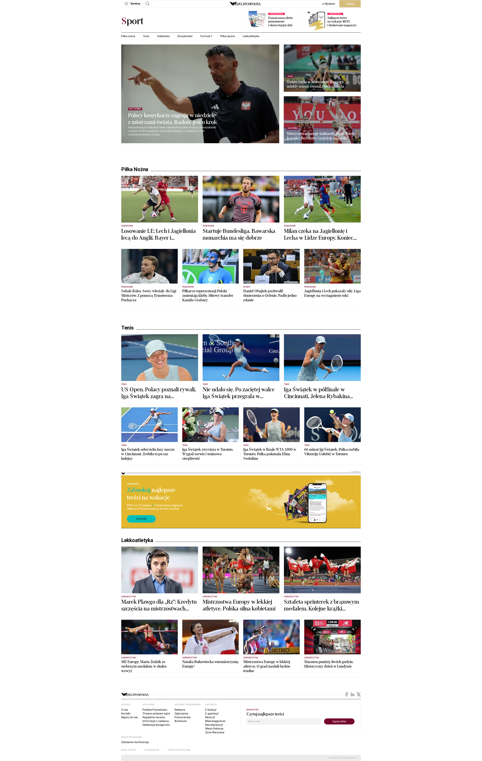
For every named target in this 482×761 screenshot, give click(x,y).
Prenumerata (183, 717)
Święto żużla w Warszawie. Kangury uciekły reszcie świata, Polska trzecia (315, 84)
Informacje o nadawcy (156, 721)
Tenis (146, 36)
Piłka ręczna (227, 36)
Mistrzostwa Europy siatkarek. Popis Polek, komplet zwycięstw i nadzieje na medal (321, 136)
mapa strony (128, 750)
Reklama (180, 709)
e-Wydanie (328, 3)
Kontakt (125, 713)
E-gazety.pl (211, 713)
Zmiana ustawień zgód (156, 713)
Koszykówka (185, 36)
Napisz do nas (129, 717)
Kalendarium (152, 750)
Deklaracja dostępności (156, 724)
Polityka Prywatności (155, 709)
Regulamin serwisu (154, 717)
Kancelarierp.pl (214, 724)
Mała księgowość (215, 721)
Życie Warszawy (214, 732)
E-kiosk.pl (210, 709)
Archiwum (181, 721)
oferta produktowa (179, 750)
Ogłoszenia (181, 713)
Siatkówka (163, 36)
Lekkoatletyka (251, 36)
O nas (124, 709)
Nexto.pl (210, 717)
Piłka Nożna (134, 169)
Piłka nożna (128, 36)
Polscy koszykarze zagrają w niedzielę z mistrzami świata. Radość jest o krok (172, 119)
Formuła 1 (206, 36)
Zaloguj (350, 3)
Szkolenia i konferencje (135, 742)
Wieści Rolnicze (214, 728)
